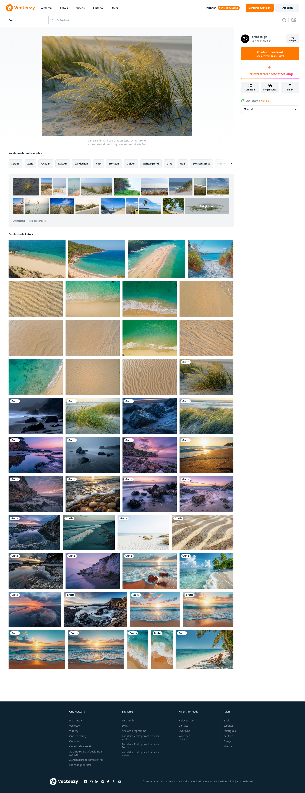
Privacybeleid (227, 781)
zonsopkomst (201, 163)
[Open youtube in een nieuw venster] (119, 781)
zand (30, 163)
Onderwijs (75, 741)
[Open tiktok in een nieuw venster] (108, 781)
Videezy (73, 731)
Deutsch (228, 736)
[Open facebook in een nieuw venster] (85, 781)
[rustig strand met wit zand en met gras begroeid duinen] (143, 532)
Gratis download (270, 53)
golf (182, 163)
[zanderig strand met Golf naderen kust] (137, 649)
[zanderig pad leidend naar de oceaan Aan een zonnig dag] (210, 259)
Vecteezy (74, 725)
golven (131, 163)
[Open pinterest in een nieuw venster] (102, 781)
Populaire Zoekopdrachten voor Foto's (140, 746)
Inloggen (287, 7)
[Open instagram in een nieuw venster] (91, 781)
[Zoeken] (284, 20)
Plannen (211, 7)
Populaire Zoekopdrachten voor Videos (140, 754)
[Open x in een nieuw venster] (114, 781)
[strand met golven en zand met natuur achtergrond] (89, 532)
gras (169, 163)
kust (98, 163)
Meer (115, 8)
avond (222, 163)
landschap (81, 163)
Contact (183, 725)
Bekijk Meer (207, 206)
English (227, 720)
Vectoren (46, 8)
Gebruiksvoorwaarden (205, 781)
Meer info (249, 109)
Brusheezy (75, 720)
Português (229, 731)
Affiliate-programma (134, 731)
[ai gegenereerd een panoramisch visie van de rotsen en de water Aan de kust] (95, 609)
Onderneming (77, 736)
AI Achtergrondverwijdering (86, 759)
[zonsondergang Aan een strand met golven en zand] (35, 609)
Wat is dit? (266, 100)
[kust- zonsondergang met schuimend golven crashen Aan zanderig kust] (155, 609)
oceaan (45, 163)
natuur (62, 163)
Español (228, 725)
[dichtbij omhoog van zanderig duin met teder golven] (202, 532)
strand (15, 163)
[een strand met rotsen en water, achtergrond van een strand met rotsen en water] (36, 416)
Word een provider (184, 737)
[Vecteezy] (20, 7)
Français (228, 741)
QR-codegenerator (80, 765)
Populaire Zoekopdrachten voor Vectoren (140, 737)
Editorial (98, 8)
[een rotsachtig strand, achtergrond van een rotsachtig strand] (206, 494)
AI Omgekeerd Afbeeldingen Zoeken (86, 753)
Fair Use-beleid (245, 781)
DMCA (125, 725)
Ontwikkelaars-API (80, 746)
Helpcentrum (186, 720)
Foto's (64, 8)
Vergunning (129, 720)
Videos (80, 8)
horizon (114, 163)
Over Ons (184, 731)
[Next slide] (228, 163)
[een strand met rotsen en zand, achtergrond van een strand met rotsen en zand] (149, 416)
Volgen (292, 40)
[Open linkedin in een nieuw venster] (96, 781)
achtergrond (151, 163)
